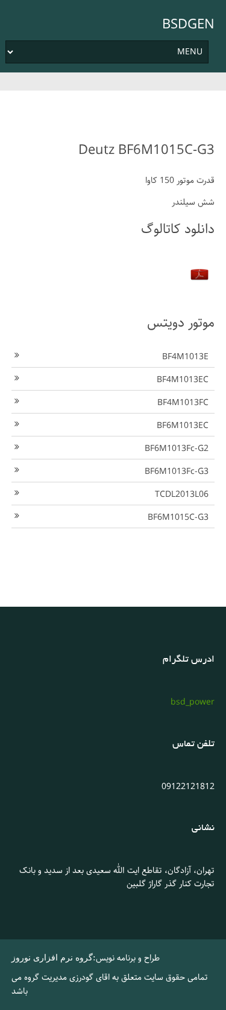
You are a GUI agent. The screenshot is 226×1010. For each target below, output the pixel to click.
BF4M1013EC (183, 379)
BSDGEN (188, 24)
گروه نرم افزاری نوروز (52, 957)
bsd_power (193, 702)
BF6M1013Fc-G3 (177, 471)
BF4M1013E (185, 357)
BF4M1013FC (183, 402)
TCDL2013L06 (182, 494)
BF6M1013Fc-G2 (177, 448)
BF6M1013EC (183, 425)
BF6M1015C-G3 (178, 517)
